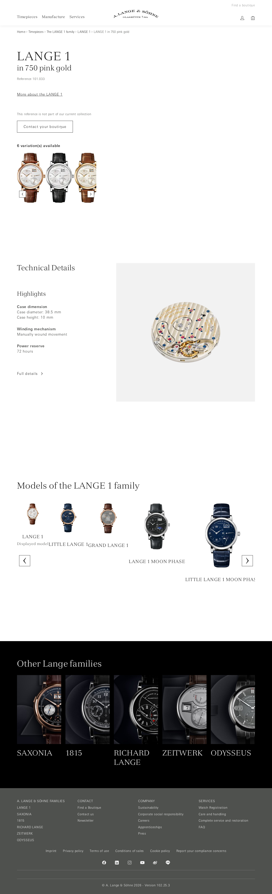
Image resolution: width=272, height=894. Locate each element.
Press (142, 833)
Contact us (86, 814)
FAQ (202, 827)
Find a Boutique (89, 807)
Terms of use (99, 851)
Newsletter (86, 820)
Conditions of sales (129, 851)
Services (77, 16)
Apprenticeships (150, 827)
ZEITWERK (25, 833)
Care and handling (212, 814)
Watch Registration (213, 807)
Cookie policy (160, 851)
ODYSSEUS (25, 840)
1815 (20, 820)
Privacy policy (73, 851)
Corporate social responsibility (161, 814)
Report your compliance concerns (201, 851)
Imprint (51, 851)
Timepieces (27, 16)
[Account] (242, 18)
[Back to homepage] (136, 14)
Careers (144, 820)
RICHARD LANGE (30, 827)
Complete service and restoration (223, 820)
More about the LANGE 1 (40, 94)
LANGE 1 (24, 807)
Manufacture (53, 16)
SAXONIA (24, 814)
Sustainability (148, 807)
